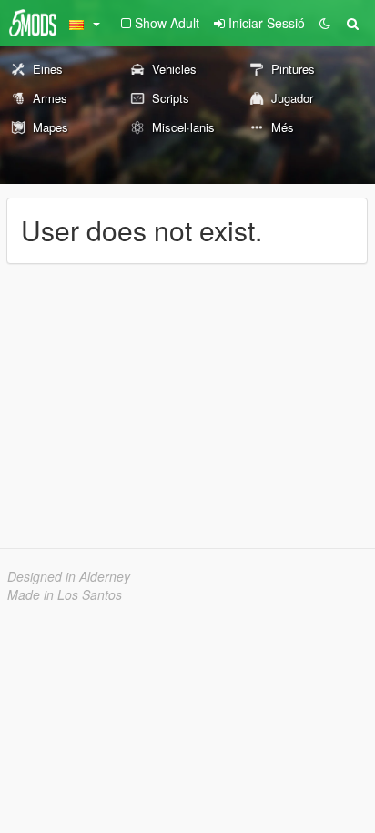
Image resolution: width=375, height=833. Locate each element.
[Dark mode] (325, 23)
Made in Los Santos (64, 594)
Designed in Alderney (68, 576)
